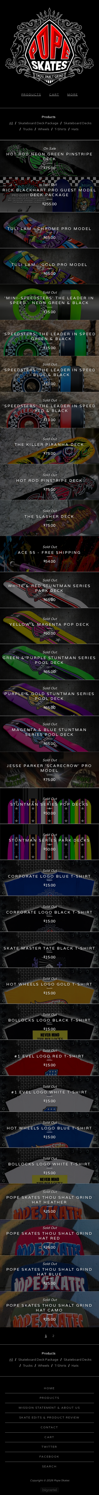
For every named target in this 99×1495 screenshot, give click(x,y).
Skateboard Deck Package (38, 123)
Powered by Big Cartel (49, 1490)
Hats (75, 129)
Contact (49, 1427)
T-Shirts (60, 129)
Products (31, 94)
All (11, 123)
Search (49, 1466)
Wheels (43, 129)
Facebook (49, 1456)
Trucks (28, 129)
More (72, 94)
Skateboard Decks (78, 123)
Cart (54, 94)
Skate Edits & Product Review (49, 1417)
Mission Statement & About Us (49, 1407)
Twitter (49, 1446)
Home (49, 1388)
